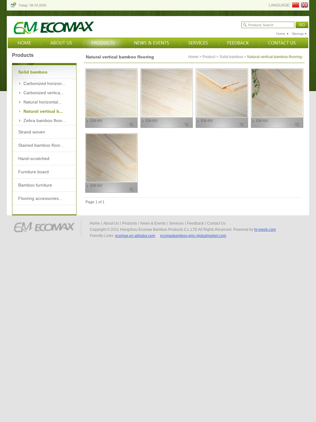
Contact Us (216, 223)
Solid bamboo (33, 72)
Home (280, 34)
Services (176, 223)
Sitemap (298, 34)
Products (129, 223)
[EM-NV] (111, 116)
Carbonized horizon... (44, 83)
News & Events (153, 223)
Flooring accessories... (40, 198)
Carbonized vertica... (43, 92)
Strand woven (31, 131)
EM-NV (96, 121)
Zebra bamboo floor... (44, 120)
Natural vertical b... (43, 111)
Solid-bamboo (231, 57)
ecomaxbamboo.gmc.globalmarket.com (193, 236)
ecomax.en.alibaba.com (135, 236)
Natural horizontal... (42, 101)
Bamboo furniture (35, 185)
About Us (111, 223)
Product (208, 57)
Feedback (195, 223)
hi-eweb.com (265, 229)
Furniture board (33, 171)
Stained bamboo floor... (41, 145)
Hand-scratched (33, 158)
